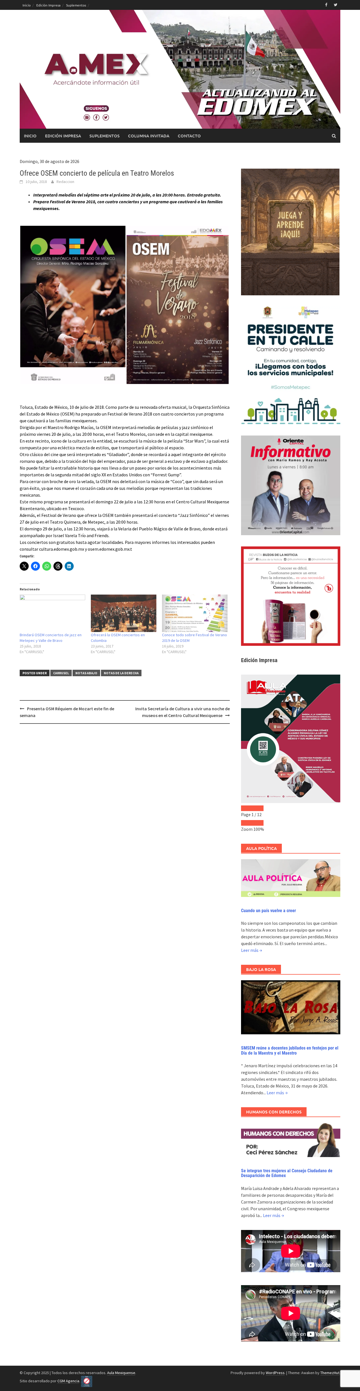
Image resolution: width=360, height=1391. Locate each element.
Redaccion (65, 181)
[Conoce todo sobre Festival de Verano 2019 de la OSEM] (195, 613)
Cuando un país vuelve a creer (268, 910)
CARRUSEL (61, 673)
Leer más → (251, 950)
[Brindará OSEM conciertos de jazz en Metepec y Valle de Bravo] (52, 613)
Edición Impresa (48, 5)
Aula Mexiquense (121, 1372)
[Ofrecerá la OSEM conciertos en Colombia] (123, 613)
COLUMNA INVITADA (148, 136)
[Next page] (258, 808)
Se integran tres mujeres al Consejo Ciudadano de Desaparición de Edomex (286, 1173)
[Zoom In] (258, 823)
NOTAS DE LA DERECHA (121, 673)
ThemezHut (329, 1372)
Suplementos (76, 5)
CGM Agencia (68, 1380)
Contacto (189, 136)
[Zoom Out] (246, 823)
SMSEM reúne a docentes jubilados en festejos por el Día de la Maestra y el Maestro (289, 1050)
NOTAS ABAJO (86, 673)
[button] (73, 305)
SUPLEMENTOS (104, 136)
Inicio (26, 5)
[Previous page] (246, 808)
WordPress (275, 1372)
